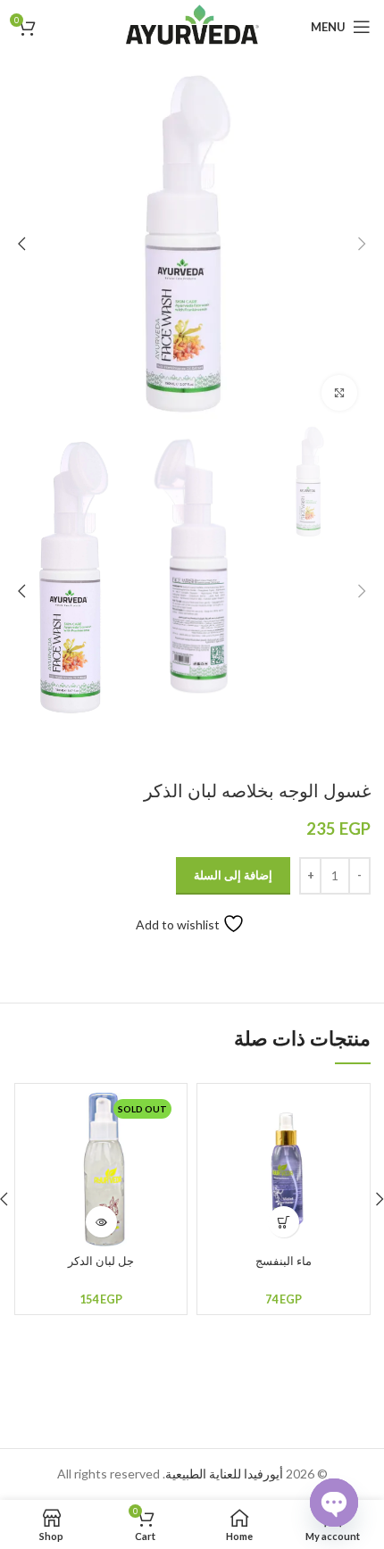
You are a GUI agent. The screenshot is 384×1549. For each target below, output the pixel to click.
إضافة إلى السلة (233, 875)
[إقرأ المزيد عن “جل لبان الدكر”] (101, 1221)
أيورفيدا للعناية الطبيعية (224, 1473)
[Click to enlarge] (339, 393)
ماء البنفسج (283, 1261)
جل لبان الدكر (101, 1261)
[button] (283, 1221)
